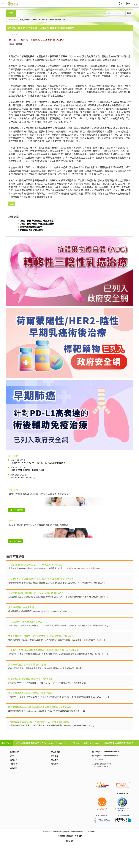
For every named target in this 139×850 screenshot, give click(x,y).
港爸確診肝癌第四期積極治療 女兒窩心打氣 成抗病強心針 (36, 593)
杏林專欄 (13, 764)
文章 (12, 756)
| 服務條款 (69, 836)
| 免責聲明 (78, 836)
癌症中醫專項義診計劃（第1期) (22, 477)
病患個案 (11, 19)
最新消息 (13, 768)
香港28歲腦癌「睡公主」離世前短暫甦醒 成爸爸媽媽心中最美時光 (41, 636)
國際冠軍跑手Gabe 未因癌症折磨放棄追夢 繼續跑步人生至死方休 (39, 707)
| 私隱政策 (61, 836)
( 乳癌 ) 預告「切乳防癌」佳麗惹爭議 (36, 220)
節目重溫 (54, 756)
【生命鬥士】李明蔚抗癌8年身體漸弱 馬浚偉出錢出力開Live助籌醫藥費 (43, 650)
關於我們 (54, 760)
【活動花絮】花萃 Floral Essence (84, 743)
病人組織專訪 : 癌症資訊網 (21, 607)
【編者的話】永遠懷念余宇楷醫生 (118, 743)
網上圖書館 (55, 752)
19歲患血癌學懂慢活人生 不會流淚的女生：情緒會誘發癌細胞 (38, 722)
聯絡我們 (54, 764)
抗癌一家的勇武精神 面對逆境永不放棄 (27, 664)
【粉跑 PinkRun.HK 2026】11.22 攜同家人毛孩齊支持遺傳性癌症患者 (37, 463)
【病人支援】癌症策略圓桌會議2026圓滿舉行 (21, 749)
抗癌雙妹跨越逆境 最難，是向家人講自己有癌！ (31, 693)
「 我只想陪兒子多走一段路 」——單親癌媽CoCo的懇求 (35, 564)
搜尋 (129, 13)
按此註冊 (17, 541)
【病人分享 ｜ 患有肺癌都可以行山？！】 (28, 622)
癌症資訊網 (14, 752)
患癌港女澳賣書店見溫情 (31, 227)
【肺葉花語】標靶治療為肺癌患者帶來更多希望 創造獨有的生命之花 (41, 579)
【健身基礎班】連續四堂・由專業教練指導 (27, 470)
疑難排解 (13, 760)
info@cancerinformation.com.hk (107, 752)
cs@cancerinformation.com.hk (107, 756)
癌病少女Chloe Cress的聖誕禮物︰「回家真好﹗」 (32, 679)
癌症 (47, 128)
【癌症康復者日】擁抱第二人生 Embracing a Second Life (40, 743)
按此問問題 (18, 510)
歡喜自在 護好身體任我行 (31, 230)
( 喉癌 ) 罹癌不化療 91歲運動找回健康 (37, 223)
